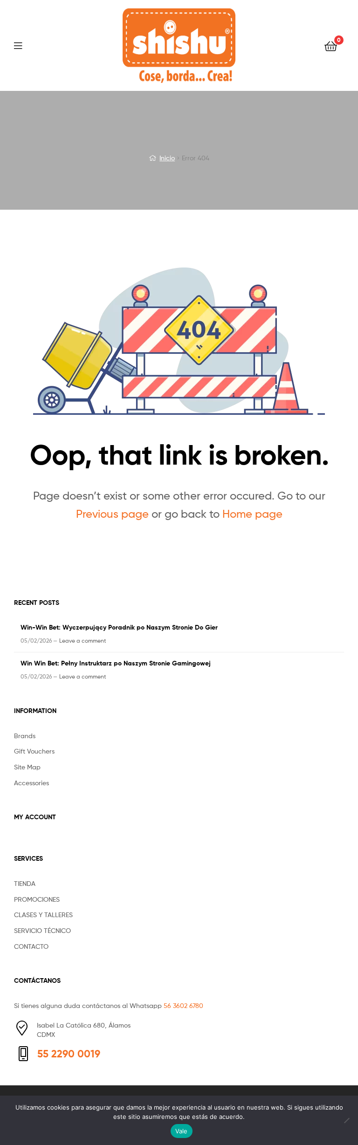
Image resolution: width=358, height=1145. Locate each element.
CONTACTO (31, 946)
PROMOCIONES (37, 899)
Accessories (31, 783)
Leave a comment (82, 640)
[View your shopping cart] (330, 45)
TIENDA (24, 883)
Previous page (112, 514)
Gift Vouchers (34, 751)
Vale (181, 1131)
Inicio (167, 158)
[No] (346, 1120)
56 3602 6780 (183, 1005)
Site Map (27, 767)
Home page (252, 514)
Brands (24, 736)
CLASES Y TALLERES (43, 915)
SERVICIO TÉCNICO (42, 930)
